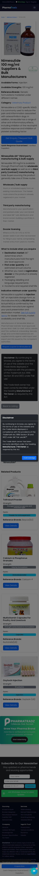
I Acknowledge (29, 458)
